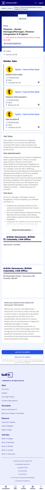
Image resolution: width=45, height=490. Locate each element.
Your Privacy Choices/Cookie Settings (22, 477)
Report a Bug (7, 430)
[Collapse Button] (39, 82)
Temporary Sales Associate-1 (16, 97)
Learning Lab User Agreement (22, 461)
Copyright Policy (22, 467)
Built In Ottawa (7, 446)
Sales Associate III (12, 119)
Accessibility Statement (22, 464)
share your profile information (33, 361)
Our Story (5, 389)
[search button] (35, 3)
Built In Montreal (8, 442)
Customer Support (8, 422)
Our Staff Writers (8, 397)
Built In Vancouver (8, 454)
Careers (4, 393)
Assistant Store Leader (14, 74)
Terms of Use (22, 474)
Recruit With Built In (9, 409)
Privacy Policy (22, 471)
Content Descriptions (9, 401)
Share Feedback (7, 426)
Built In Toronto (7, 450)
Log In (41, 3)
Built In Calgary (7, 439)
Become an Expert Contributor (13, 413)
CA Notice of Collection (22, 481)
